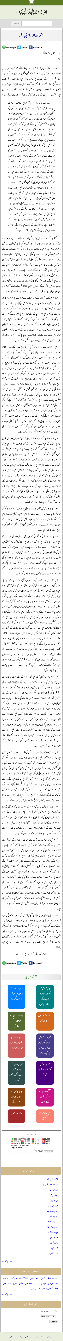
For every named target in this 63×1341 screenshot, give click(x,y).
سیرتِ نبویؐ (54, 1195)
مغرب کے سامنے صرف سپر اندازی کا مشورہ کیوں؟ (16, 994)
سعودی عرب (28, 1284)
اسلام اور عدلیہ (53, 1217)
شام (9, 1284)
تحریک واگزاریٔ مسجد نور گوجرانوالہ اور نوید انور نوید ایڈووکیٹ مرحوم (44, 1045)
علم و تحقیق (54, 1248)
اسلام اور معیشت (52, 1222)
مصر (39, 1289)
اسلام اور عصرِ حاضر (52, 1227)
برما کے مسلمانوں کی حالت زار (45, 1018)
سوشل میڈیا (25, 1337)
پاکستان (12, 1279)
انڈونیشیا (43, 1279)
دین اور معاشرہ (53, 1233)
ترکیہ (56, 1284)
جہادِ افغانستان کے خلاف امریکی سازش (16, 1021)
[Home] (31, 15)
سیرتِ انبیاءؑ (54, 1201)
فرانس (56, 1289)
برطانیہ (32, 1279)
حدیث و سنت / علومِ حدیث (49, 1185)
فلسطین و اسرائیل (47, 1289)
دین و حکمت (54, 1243)
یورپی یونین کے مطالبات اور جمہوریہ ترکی (16, 1097)
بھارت (18, 1279)
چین (40, 1284)
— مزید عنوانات (6, 1261)
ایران (37, 1279)
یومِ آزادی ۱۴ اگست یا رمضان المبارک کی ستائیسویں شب (45, 996)
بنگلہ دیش (26, 1279)
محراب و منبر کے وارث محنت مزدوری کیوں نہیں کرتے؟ (16, 1072)
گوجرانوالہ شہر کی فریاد (16, 1116)
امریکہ (49, 1279)
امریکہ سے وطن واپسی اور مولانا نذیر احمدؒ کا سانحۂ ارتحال (16, 1043)
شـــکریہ (12, 1337)
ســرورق (51, 1337)
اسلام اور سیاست (52, 1211)
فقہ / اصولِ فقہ (54, 1190)
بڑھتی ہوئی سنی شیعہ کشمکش (45, 1116)
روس (36, 1284)
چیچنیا (44, 1284)
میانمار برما (34, 1289)
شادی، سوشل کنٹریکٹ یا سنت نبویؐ (45, 1070)
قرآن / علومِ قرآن (52, 1180)
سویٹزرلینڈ (15, 1284)
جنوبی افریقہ (50, 1284)
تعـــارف (39, 1337)
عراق (4, 1284)
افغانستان (55, 1279)
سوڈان (21, 1284)
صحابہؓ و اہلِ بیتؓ (53, 1206)
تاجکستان (5, 1279)
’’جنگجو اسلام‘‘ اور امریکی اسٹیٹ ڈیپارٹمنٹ (45, 1097)
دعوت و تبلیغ (54, 1238)
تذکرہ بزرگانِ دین (52, 1254)
